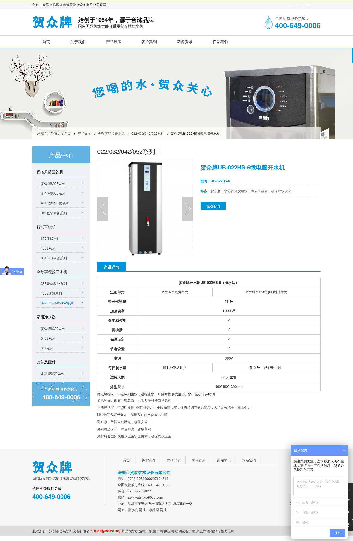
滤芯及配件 (46, 362)
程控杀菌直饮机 (50, 172)
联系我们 (220, 41)
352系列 (47, 348)
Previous (102, 209)
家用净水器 (46, 317)
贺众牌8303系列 (53, 193)
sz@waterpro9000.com (145, 497)
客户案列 (149, 41)
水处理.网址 (158, 509)
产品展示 (113, 41)
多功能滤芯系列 (52, 373)
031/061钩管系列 (54, 258)
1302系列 (48, 248)
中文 (295, 4)
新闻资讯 (184, 41)
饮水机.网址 (137, 509)
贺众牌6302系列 (53, 328)
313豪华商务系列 (54, 212)
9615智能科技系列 (55, 203)
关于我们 (78, 41)
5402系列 (48, 338)
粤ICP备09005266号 (107, 531)
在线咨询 (213, 206)
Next (187, 209)
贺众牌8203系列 (53, 183)
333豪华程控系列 (54, 283)
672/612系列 (50, 238)
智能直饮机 (46, 226)
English (308, 4)
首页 (46, 41)
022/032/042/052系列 (147, 133)
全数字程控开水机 (111, 133)
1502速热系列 (51, 293)
